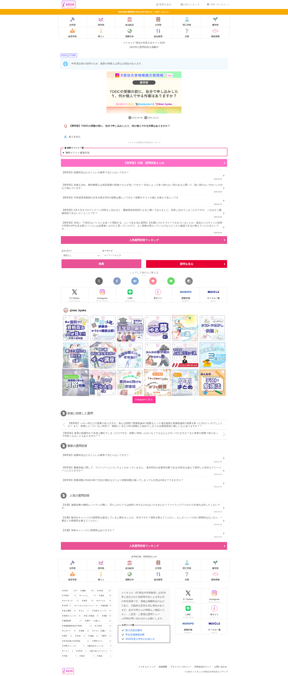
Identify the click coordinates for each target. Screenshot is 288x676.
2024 (65, 55)
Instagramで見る (144, 399)
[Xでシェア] (99, 281)
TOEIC (73, 55)
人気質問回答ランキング (144, 240)
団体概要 (163, 667)
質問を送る (186, 263)
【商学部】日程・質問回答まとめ (144, 162)
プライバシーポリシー (180, 667)
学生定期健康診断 (135, 634)
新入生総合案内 (133, 630)
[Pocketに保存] (153, 281)
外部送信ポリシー (202, 667)
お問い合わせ (220, 667)
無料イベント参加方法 (78, 152)
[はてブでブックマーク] (135, 281)
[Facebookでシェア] (117, 281)
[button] (189, 281)
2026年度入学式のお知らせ (140, 639)
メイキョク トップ (147, 667)
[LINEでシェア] (171, 281)
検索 (101, 263)
